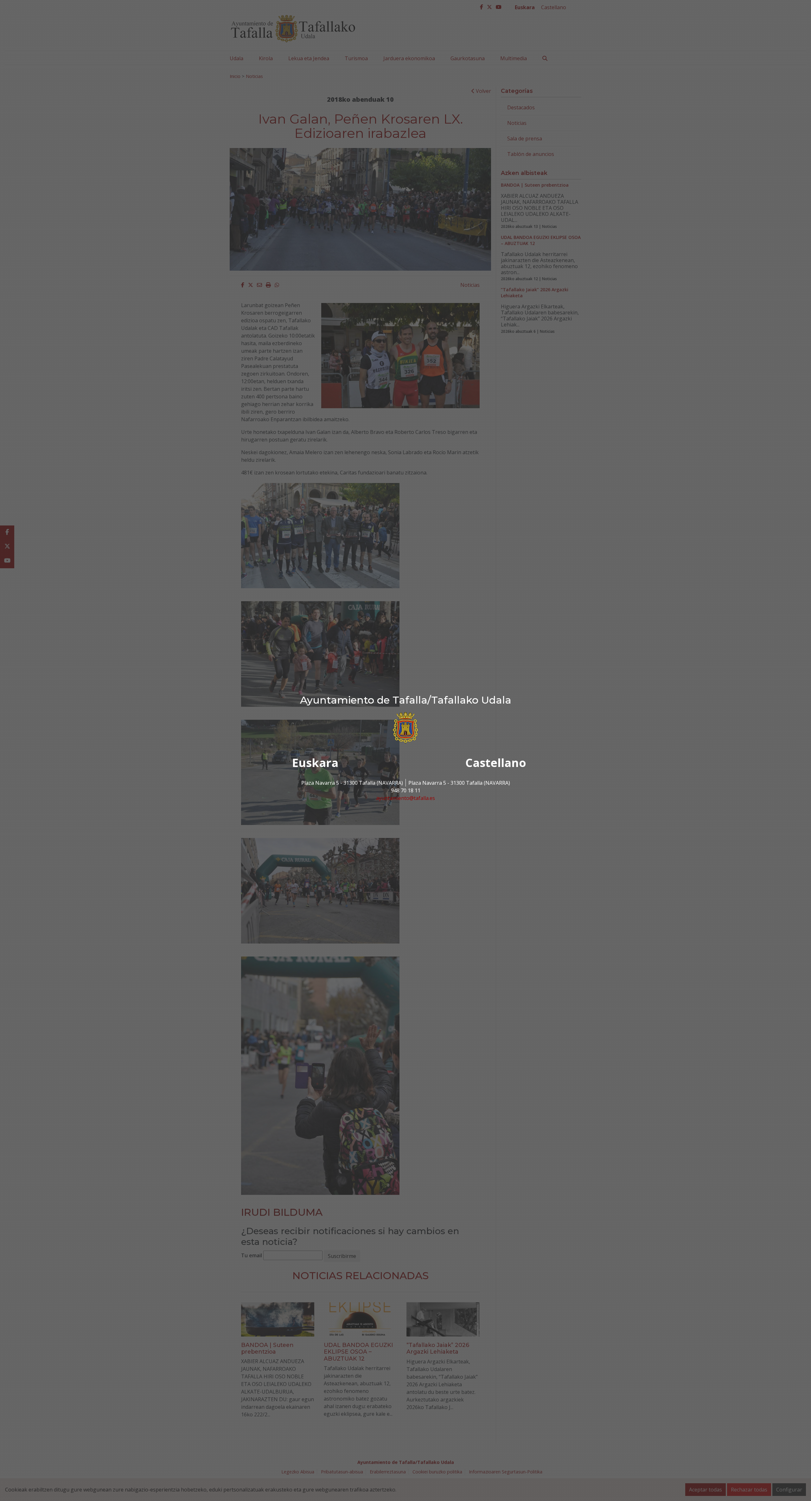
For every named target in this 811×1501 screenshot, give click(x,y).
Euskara (315, 762)
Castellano (495, 762)
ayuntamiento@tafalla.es (405, 798)
